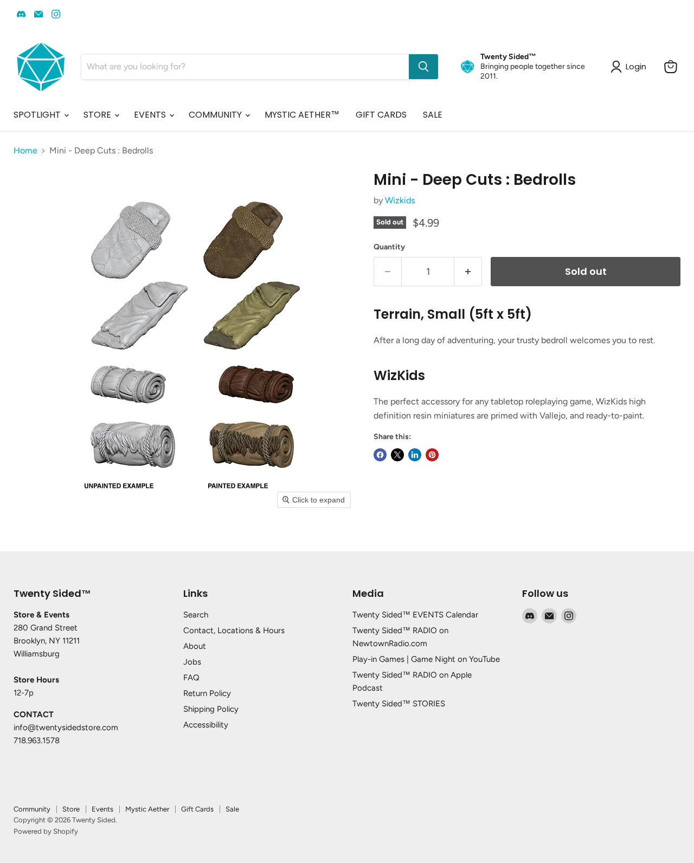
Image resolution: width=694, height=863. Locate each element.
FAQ (191, 677)
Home (25, 151)
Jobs (192, 662)
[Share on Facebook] (380, 454)
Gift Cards (197, 809)
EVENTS (151, 114)
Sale (232, 809)
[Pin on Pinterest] (432, 454)
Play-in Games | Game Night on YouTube (426, 659)
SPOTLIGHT (38, 114)
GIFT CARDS (381, 114)
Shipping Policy (211, 709)
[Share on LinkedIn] (414, 454)
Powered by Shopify (46, 831)
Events (102, 809)
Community (32, 809)
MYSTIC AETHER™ (302, 114)
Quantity (389, 247)
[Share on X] (397, 454)
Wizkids (400, 200)
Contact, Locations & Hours (234, 630)
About (194, 646)
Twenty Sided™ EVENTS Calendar (415, 615)
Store (71, 809)
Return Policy (207, 693)
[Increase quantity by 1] (468, 272)
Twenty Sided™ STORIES (398, 704)
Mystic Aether (147, 809)
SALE (432, 114)
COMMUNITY (216, 114)
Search (195, 615)
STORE (98, 114)
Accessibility (205, 725)
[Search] (423, 66)
